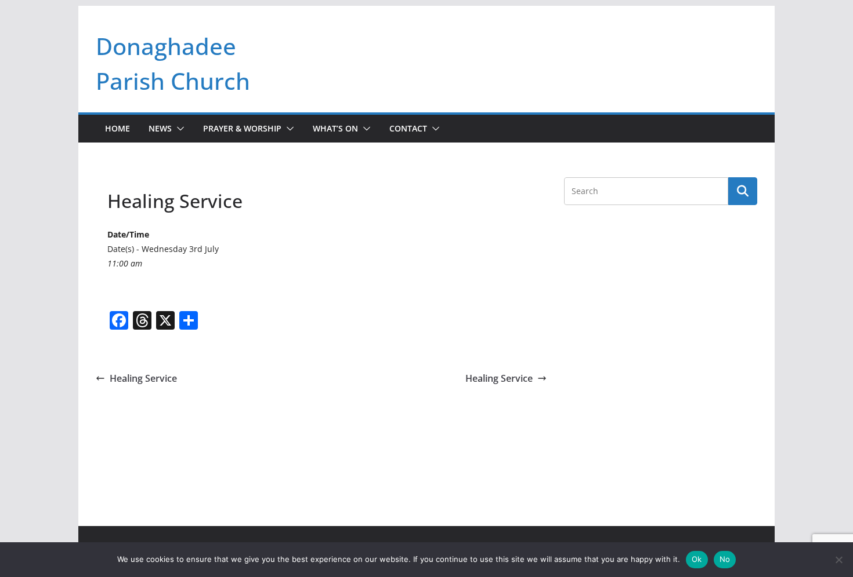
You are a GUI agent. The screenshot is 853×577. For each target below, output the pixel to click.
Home (117, 128)
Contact (408, 128)
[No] (838, 559)
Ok (697, 559)
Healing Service (143, 378)
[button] (178, 128)
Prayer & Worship (242, 128)
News (160, 128)
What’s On (335, 128)
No (725, 559)
